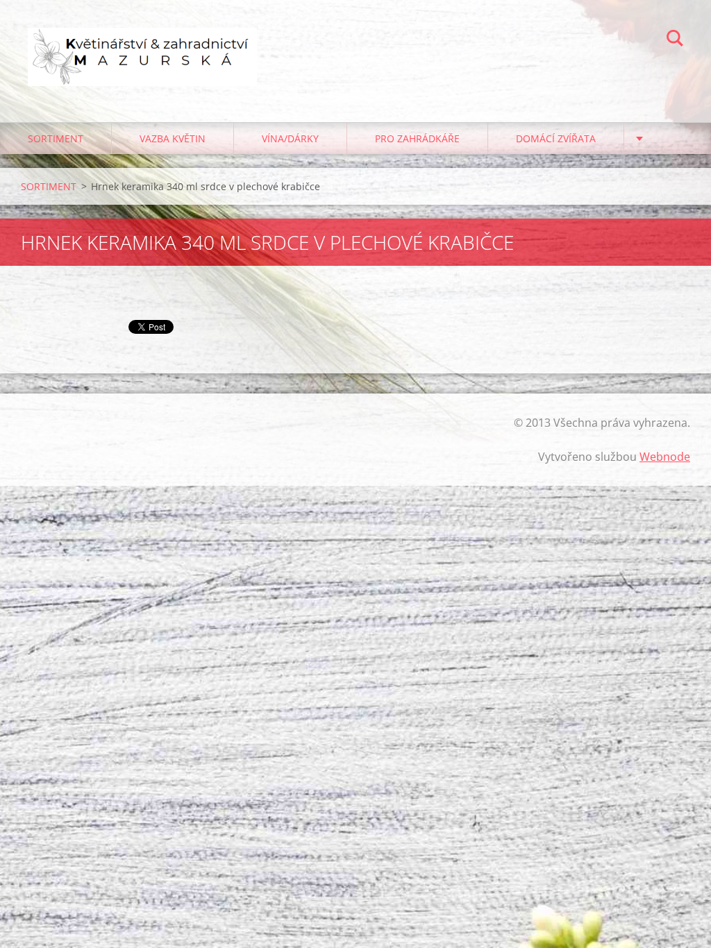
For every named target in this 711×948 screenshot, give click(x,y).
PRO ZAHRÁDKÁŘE (417, 138)
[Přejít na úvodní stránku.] (142, 47)
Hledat (675, 40)
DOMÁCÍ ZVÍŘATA (556, 138)
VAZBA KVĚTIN (173, 138)
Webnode (664, 456)
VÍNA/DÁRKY (290, 138)
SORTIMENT (55, 138)
